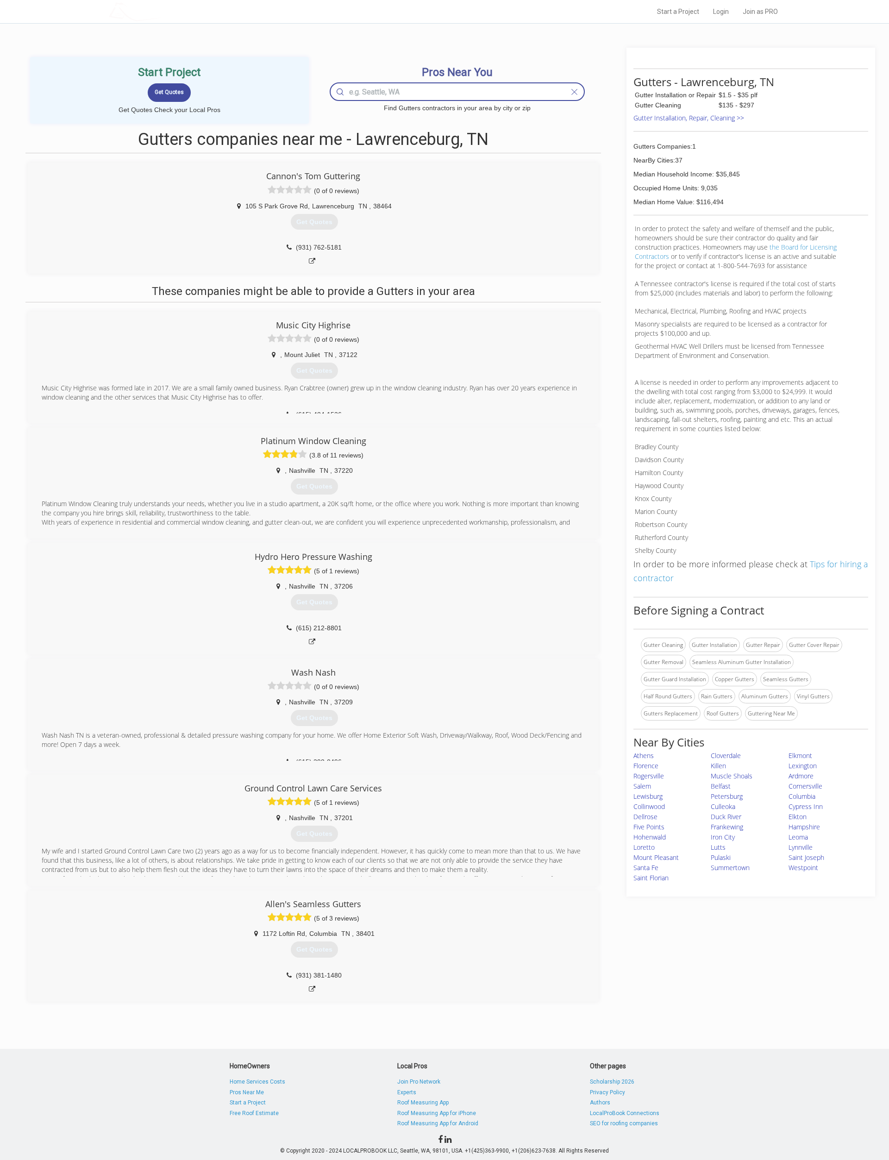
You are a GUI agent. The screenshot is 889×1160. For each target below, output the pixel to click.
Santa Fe (645, 867)
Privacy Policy (607, 1092)
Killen (718, 765)
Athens (643, 755)
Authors (600, 1102)
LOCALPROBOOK (162, 11)
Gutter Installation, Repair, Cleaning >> (688, 117)
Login (721, 11)
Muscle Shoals (731, 775)
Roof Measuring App (423, 1102)
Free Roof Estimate (254, 1113)
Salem (642, 786)
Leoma (798, 837)
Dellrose (645, 816)
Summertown (730, 867)
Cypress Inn (806, 806)
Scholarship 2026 (612, 1081)
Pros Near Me (247, 1092)
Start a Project (678, 11)
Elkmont (800, 755)
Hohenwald (649, 837)
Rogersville (648, 775)
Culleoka (723, 806)
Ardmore (801, 775)
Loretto (644, 847)
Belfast (721, 786)
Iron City (723, 837)
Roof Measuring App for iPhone (436, 1113)
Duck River (726, 816)
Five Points (648, 826)
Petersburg (727, 796)
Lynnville (801, 847)
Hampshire (804, 826)
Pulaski (721, 857)
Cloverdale (726, 755)
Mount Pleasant (656, 857)
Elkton (798, 816)
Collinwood (649, 806)
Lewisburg (648, 796)
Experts (406, 1092)
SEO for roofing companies (624, 1123)
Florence (645, 765)
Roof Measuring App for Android (437, 1123)
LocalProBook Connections (624, 1113)
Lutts (718, 847)
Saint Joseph (806, 857)
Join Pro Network (418, 1081)
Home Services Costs (257, 1081)
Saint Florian (651, 877)
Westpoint (803, 867)
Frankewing (727, 826)
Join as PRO (760, 11)
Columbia (802, 796)
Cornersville (805, 786)
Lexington (803, 765)
